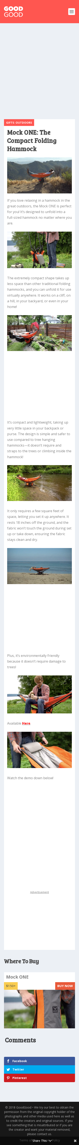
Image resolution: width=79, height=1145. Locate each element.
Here (26, 723)
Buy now (65, 986)
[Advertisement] (39, 71)
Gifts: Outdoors (19, 122)
